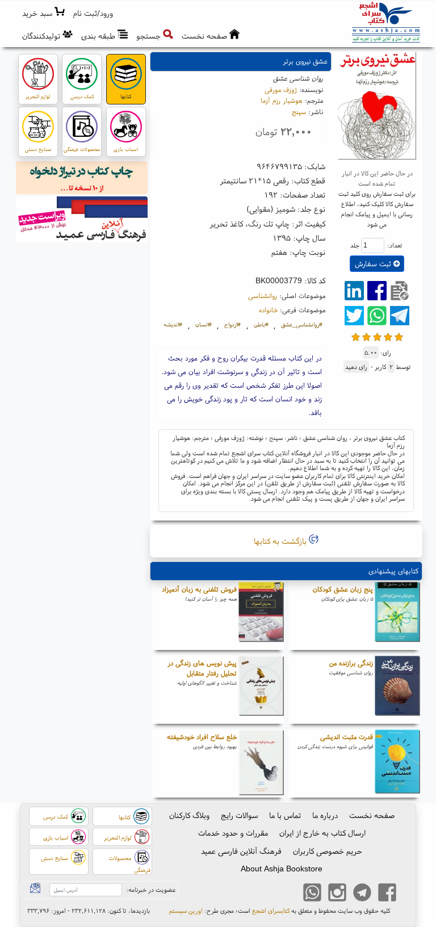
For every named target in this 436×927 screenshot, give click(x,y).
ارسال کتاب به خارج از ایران (322, 832)
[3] (377, 336)
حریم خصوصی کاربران (327, 851)
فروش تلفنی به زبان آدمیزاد (199, 589)
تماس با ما (285, 815)
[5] (399, 336)
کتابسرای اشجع (271, 910)
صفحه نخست (372, 815)
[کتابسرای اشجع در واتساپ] (312, 893)
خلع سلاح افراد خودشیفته (202, 736)
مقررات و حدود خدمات (233, 832)
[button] (93, 13)
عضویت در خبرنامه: (150, 889)
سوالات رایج (239, 815)
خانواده (268, 309)
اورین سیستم (186, 910)
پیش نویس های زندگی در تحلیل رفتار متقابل (202, 668)
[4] (388, 336)
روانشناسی (262, 295)
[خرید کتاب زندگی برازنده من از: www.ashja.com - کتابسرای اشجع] (397, 690)
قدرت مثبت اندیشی (346, 736)
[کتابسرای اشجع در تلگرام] (362, 893)
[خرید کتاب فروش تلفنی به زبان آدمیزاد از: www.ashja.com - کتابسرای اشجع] (261, 616)
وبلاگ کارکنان (189, 815)
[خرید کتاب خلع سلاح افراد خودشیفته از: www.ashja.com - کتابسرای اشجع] (261, 763)
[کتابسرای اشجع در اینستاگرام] (337, 893)
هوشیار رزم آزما (282, 100)
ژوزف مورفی (281, 89)
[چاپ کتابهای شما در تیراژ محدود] (82, 179)
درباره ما (325, 815)
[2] (366, 336)
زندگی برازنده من (351, 663)
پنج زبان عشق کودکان (343, 589)
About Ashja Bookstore (281, 868)
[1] (355, 336)
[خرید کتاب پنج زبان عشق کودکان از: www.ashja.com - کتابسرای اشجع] (397, 616)
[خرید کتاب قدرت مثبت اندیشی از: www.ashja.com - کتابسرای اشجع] (397, 763)
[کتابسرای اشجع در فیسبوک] (387, 893)
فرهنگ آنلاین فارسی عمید (241, 851)
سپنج (299, 111)
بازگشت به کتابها (281, 541)
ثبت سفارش (374, 263)
